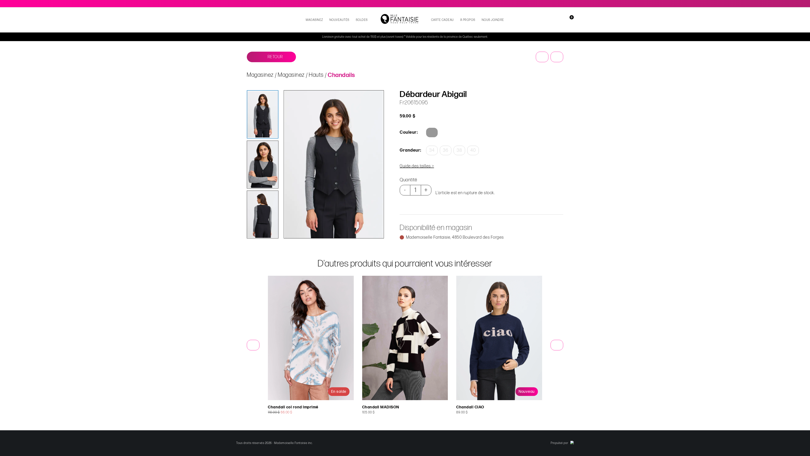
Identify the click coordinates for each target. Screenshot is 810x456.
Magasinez (314, 20)
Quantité (408, 180)
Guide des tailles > (417, 166)
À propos (467, 20)
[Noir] (432, 132)
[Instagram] (572, 3)
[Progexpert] (572, 443)
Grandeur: (410, 150)
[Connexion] (564, 20)
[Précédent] (542, 57)
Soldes (362, 20)
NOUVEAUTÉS (339, 20)
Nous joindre (493, 20)
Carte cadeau (442, 20)
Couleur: (409, 132)
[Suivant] (557, 57)
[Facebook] (566, 3)
